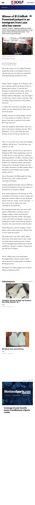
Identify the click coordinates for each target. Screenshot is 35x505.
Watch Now (30, 2)
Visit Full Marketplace (27, 281)
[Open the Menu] (2, 2)
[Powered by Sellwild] (30, 380)
